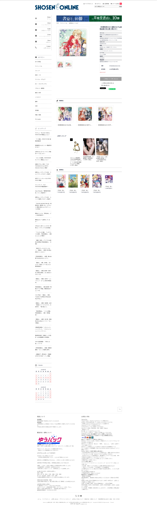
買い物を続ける (105, 85)
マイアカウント (89, 3)
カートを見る (116, 3)
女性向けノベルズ (73, 23)
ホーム (39, 499)
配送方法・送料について (91, 499)
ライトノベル (63, 23)
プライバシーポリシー (65, 499)
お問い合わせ (54, 499)
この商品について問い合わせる (110, 78)
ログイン (98, 3)
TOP (57, 23)
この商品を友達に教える (107, 83)
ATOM (117, 499)
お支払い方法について (77, 499)
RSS (114, 499)
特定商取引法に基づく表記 (105, 499)
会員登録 (106, 3)
